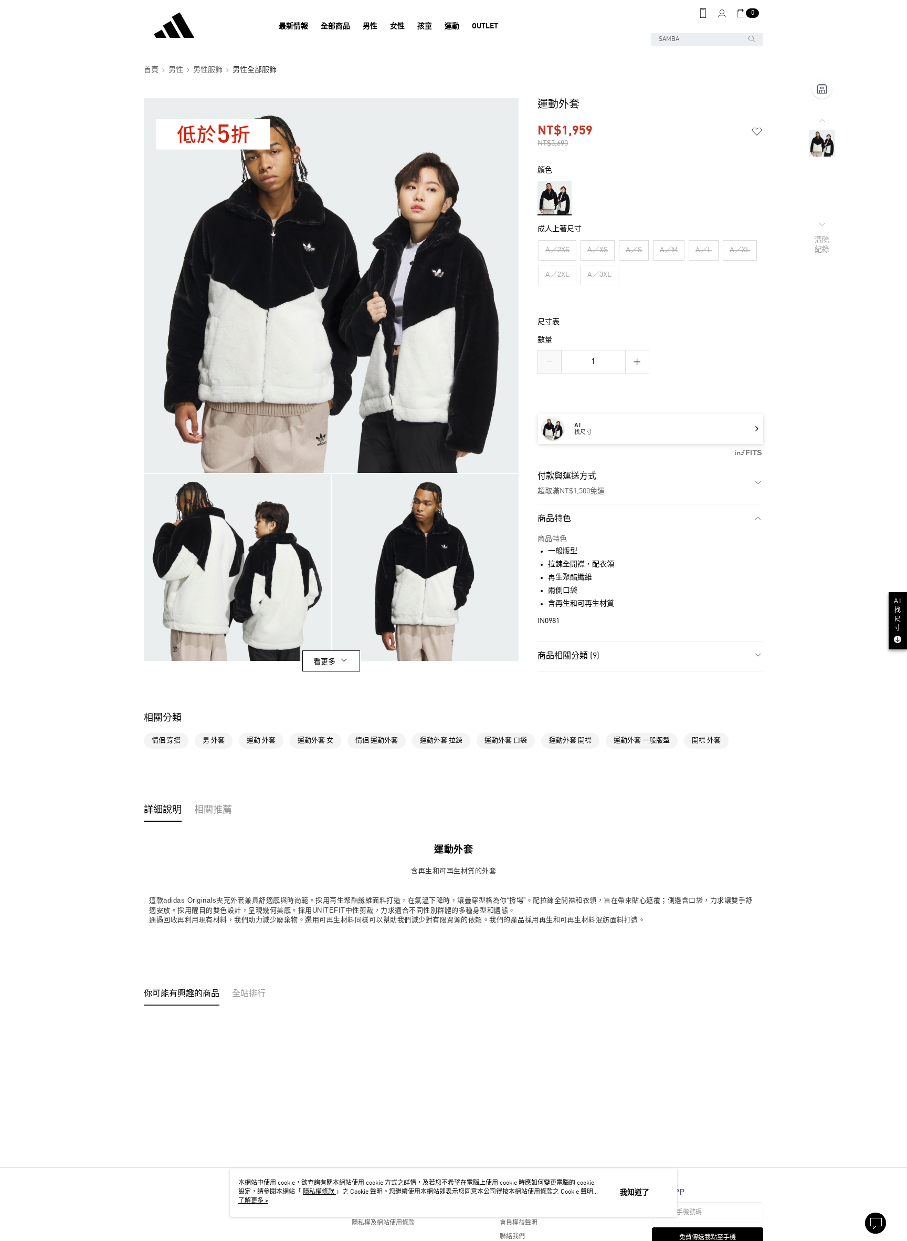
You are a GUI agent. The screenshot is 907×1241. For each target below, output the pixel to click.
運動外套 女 (315, 740)
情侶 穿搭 (166, 740)
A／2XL (557, 274)
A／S (634, 250)
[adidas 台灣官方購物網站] (202, 26)
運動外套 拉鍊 (441, 740)
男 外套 (214, 740)
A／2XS (557, 250)
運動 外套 (261, 740)
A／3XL (599, 274)
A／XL (740, 250)
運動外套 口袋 (505, 740)
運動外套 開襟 (570, 740)
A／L (703, 250)
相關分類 (163, 718)
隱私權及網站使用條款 (383, 1223)
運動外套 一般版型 (642, 740)
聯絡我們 (512, 1237)
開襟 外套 (706, 740)
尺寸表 (548, 322)
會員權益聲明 (518, 1223)
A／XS (597, 250)
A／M (669, 250)
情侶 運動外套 (376, 740)
